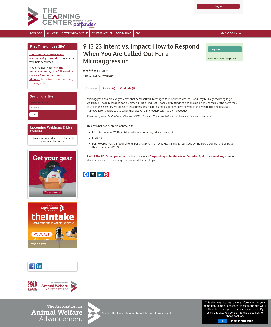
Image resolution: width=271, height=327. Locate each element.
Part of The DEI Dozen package (106, 156)
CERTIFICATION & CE (73, 33)
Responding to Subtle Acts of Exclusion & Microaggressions (186, 156)
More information (242, 320)
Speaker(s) (108, 88)
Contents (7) (127, 88)
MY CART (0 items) (231, 33)
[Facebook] (32, 266)
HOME (53, 33)
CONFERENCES (100, 33)
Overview (91, 88)
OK (222, 321)
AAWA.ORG (36, 33)
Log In (218, 6)
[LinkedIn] (39, 266)
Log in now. (231, 58)
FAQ (138, 33)
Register (215, 49)
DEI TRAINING (123, 33)
